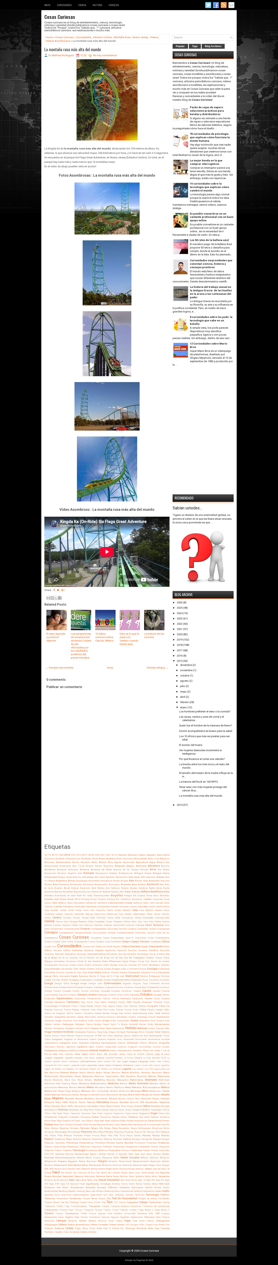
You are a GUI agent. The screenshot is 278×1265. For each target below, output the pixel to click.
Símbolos (116, 1184)
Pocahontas (97, 1139)
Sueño (166, 1191)
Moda (166, 1091)
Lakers (64, 1061)
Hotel (157, 1032)
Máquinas (87, 1076)
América (84, 869)
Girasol (151, 1017)
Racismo (70, 1154)
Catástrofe (79, 914)
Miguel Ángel (64, 1091)
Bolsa (156, 895)
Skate (167, 1184)
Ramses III (112, 1154)
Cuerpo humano (140, 941)
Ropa (109, 1168)
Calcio (70, 903)
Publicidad (136, 1150)
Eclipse (142, 969)
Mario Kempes (85, 1080)
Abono (160, 855)
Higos (102, 1028)
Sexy (122, 1180)
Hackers (57, 1024)
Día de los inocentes (68, 957)
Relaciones (91, 1161)
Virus (85, 1228)
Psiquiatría (114, 1150)
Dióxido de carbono (160, 961)
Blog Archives (213, 46)
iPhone (145, 1050)
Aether (94, 862)
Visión (92, 1228)
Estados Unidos (102, 37)
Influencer (152, 1043)
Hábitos (48, 1024)
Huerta (47, 1035)
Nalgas (155, 1098)
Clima (127, 921)
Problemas (164, 1142)
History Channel (156, 1028)
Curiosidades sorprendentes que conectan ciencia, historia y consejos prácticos (211, 264)
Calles (146, 903)
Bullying (111, 899)
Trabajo (143, 1202)
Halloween (80, 1024)
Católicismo (111, 914)
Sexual (102, 1179)
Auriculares (114, 884)
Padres (95, 1117)
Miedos (48, 1091)
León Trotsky (163, 1061)
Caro (92, 910)
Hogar (48, 1031)
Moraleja (123, 1094)
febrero (184, 702)
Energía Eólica (62, 983)
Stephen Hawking (76, 1191)
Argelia (51, 880)
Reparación (155, 1161)
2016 (78, 855)
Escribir (85, 991)
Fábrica (106, 998)
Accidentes (86, 858)
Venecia (166, 1217)
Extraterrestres (94, 998)
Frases (75, 1009)
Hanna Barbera (94, 1024)
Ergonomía (110, 987)
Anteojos (113, 873)
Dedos (167, 946)
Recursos (107, 1157)
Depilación (89, 950)
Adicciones (49, 862)
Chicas (110, 917)
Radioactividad (82, 1154)
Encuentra (154, 980)
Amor (153, 869)
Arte (131, 880)
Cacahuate (158, 899)
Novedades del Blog (78, 1109)
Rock (78, 1169)
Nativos (82, 1102)
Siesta (134, 1180)
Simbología (106, 1184)
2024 (180, 613)
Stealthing (63, 1191)
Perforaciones (144, 1128)
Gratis (91, 1020)
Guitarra (160, 1020)
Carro (110, 910)
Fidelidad (112, 1002)
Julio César (89, 1058)
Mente (90, 1087)
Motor (131, 1094)
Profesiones (85, 1146)
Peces (47, 1128)
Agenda (118, 862)
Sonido (149, 1187)
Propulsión (164, 1146)
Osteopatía (74, 1117)
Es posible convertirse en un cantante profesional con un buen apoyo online (211, 217)
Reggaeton (73, 1161)
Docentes (165, 965)
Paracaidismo (140, 1120)
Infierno (143, 1043)
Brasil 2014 (74, 899)
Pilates (53, 1135)
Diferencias (115, 961)
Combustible (119, 925)
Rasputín (123, 1154)
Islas (55, 1054)
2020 (97, 855)
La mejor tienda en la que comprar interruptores (206, 162)
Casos (166, 910)
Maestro (91, 1072)
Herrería (48, 1028)
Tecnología (152, 1194)
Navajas (114, 1102)
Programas (96, 1146)
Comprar (85, 928)
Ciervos (59, 921)
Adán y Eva (153, 858)
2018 (91, 854)
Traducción (49, 1206)
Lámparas (74, 1061)
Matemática (136, 1079)
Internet (93, 1050)
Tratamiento (51, 1209)
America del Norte (101, 869)
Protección (49, 1150)
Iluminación (155, 1035)
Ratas (131, 1154)
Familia (115, 998)
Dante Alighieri (114, 946)
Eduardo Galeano (119, 972)
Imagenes (57, 1039)
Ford (126, 1006)
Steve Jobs (91, 1191)
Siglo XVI (160, 1180)
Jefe (105, 1054)
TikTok (97, 1202)
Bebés (128, 891)
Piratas (87, 1135)
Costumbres (117, 937)
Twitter (83, 1213)
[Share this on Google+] (63, 590)
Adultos (75, 862)
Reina (82, 1161)
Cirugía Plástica (78, 921)
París (56, 1124)
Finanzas (147, 1002)
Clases (109, 921)
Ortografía (63, 1117)
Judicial (149, 1054)
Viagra (119, 1221)
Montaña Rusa (122, 37)
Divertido (132, 965)
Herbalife (133, 1024)
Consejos (114, 5)
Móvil (138, 1094)
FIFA (129, 1002)
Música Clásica (126, 1098)
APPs (143, 877)
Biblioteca (49, 895)
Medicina (113, 1083)
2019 (180, 639)
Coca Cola (148, 921)
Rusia (131, 1168)
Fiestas (121, 1002)
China (138, 917)
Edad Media (94, 972)
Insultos (166, 1047)
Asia (55, 884)
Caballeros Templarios (131, 899)
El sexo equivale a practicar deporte (55, 637)
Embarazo (154, 976)
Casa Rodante (146, 910)
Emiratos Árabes (60, 980)
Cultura (165, 941)
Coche (157, 921)
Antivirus (77, 877)
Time (103, 1202)
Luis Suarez (138, 1069)
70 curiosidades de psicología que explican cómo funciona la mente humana (210, 137)
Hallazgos (67, 1024)
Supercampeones (81, 1195)
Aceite (95, 858)
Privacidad (152, 1143)
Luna (162, 1068)
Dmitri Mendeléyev (151, 965)
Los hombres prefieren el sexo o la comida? (205, 711)
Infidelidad (132, 1042)
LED (114, 1061)
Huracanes (88, 1035)
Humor (70, 1035)
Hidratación (58, 1028)
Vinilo (162, 1224)
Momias (56, 1094)
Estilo (120, 995)
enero (183, 707)
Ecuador (69, 972)
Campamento (103, 906)
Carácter (54, 910)
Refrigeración (50, 1161)
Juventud (109, 1058)
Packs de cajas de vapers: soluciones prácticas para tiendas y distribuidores (207, 111)
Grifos (113, 1020)
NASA (65, 1102)
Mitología (135, 1091)
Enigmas (137, 983)
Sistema (147, 1184)
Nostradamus (51, 1109)
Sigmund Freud (77, 1184)
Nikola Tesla (120, 1106)
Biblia (166, 891)
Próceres (48, 1146)
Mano (166, 1072)
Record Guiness (93, 1157)
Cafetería (61, 903)
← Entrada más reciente (59, 667)
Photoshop (119, 1132)
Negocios (164, 1102)
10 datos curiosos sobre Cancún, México (104, 637)
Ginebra (132, 1017)
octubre (184, 675)
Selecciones (89, 1176)
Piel (144, 1132)
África (110, 862)
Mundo (79, 1098)
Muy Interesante (143, 1098)
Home (49, 37)
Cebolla (128, 914)
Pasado (92, 1124)
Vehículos (149, 1217)
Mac (46, 1072)
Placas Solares (133, 1135)
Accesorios (49, 858)
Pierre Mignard (162, 1132)
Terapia (86, 1198)
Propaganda (131, 1146)
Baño (152, 888)
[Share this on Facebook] (54, 590)
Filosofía (136, 1002)
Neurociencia (80, 1106)
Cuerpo (125, 941)
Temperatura (62, 1198)
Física (167, 1002)
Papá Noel (99, 1120)
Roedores (86, 1169)
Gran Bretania (80, 1020)
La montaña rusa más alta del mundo (72, 49)
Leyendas (92, 1065)
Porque (157, 1139)
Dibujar (158, 957)
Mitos (145, 1090)
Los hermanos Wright (85, 1069)
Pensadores (124, 1128)
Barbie (166, 888)
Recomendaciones (65, 1157)
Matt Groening (63, 1083)
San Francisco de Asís (84, 1172)
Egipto (74, 976)
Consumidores (99, 932)
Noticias (63, 1109)
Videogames (163, 1220)
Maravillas (142, 1076)
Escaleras (129, 987)
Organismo (118, 1113)
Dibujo (166, 957)
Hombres (68, 1031)
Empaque (74, 979)
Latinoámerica (88, 1061)
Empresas (135, 979)
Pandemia (165, 1117)
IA (96, 1035)
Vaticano (105, 1217)
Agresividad (129, 862)
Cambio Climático (64, 906)
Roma (94, 1168)
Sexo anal (81, 1180)
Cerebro (57, 917)
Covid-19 (129, 938)
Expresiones (80, 998)
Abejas (142, 855)
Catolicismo (99, 914)
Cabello (147, 899)
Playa (69, 1139)
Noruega (165, 1106)
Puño (46, 1154)
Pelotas (107, 1128)
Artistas (138, 880)
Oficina (166, 1109)
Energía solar (95, 983)
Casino (158, 910)
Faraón (148, 998)
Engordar (127, 983)
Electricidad (132, 976)
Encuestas (165, 980)
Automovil (153, 884)
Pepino (134, 1128)
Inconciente (128, 1039)
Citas (91, 921)
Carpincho (100, 910)
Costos (106, 938)
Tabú (110, 1195)
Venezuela (49, 1221)
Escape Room (140, 987)
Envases (78, 987)
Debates (145, 946)
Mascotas (111, 1080)
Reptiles (166, 1161)
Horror (142, 1032)
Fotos (162, 1006)
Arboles (160, 877)
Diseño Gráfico (84, 965)
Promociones (119, 1146)
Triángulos (88, 1210)
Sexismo (64, 1180)
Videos (154, 37)
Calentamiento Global (120, 902)
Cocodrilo (66, 925)
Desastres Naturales (54, 954)
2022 (180, 623)
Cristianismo (162, 937)
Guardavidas (123, 1020)
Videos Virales (117, 1224)
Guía (152, 1020)
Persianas (49, 1132)
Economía (164, 968)
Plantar (156, 1135)
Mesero (109, 1087)
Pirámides (78, 1135)
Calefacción (90, 903)
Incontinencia (154, 1039)
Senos (132, 1176)
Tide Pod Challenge (69, 1202)
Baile (93, 888)
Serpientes (164, 1176)
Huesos (55, 1035)
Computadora (98, 928)
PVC (52, 1154)
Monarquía (66, 1094)
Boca (149, 895)
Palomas (155, 1117)
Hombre (57, 1031)
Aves (161, 884)
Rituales (72, 1169)
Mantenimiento (51, 1076)
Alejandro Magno (124, 865)
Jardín (92, 1054)
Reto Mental (74, 1165)
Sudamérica (149, 1191)
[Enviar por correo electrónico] (48, 598)
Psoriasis (125, 1150)
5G (116, 855)
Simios (124, 1184)
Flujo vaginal (108, 1006)
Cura (54, 946)
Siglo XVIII (54, 1184)
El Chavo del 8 (104, 976)
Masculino (123, 1079)
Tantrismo (139, 1195)
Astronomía (88, 884)
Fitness (75, 1006)
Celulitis (166, 914)
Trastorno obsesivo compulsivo (125, 1206)
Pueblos (147, 1150)
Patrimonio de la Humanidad (147, 1124)
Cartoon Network (122, 910)
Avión (67, 888)
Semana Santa (104, 1176)
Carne (86, 910)
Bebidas (136, 891)
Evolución (49, 998)
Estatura (112, 995)
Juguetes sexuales (74, 1058)
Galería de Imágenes (54, 1013)
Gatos (151, 1013)
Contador (111, 932)
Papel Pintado (126, 1120)
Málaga (107, 1072)
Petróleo (108, 1131)
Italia (77, 1054)
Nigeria (109, 1106)
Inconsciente (141, 1039)
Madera (64, 1072)
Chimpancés (127, 917)
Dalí (93, 946)
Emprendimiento (121, 979)
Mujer (47, 1098)
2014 (67, 854)
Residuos (48, 1165)
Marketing (99, 1079)
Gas (121, 1013)
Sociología (101, 1187)
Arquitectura (106, 880)
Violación (48, 1228)
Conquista (164, 928)
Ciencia (82, 5)
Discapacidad (51, 965)
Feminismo (73, 1002)
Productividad (60, 1146)
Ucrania (92, 1213)
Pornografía (146, 1139)
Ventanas (72, 1221)
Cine (65, 921)
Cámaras (48, 906)
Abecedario (133, 855)
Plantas (165, 1135)
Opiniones (86, 1113)
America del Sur (121, 869)
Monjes (75, 1094)
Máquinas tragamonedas (106, 1076)
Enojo (145, 983)
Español (157, 991)
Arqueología (82, 880)
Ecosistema (49, 972)
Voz (122, 1228)
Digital (125, 961)
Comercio (130, 925)
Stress (117, 1191)
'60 (45, 855)
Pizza (122, 1135)
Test (108, 1198)
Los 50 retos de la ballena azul (209, 240)
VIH (127, 1224)
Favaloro (165, 998)
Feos (83, 1002)
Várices (84, 1217)
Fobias (119, 1006)
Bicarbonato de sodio (65, 895)
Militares (86, 1091)
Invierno (137, 1050)
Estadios (72, 995)
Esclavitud (153, 987)
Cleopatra (118, 921)
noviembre (186, 670)
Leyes (101, 1065)
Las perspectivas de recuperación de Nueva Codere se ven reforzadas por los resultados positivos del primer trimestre (81, 645)
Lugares (126, 1068)
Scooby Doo (153, 1172)
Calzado (159, 903)
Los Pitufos (102, 1069)
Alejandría (108, 866)
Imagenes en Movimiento (76, 1039)
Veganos (115, 1217)
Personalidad (74, 1132)
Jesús (122, 1054)
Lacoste (56, 1061)
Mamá (125, 1072)
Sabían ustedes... (187, 508)
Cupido (47, 946)
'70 (49, 855)
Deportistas (110, 950)
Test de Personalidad (124, 1198)
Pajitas (123, 1117)
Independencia (51, 1043)
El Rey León (118, 976)
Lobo (150, 1065)
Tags (195, 46)
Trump (115, 1210)
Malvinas (116, 1072)
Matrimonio (49, 1083)
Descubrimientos (97, 954)
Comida (139, 925)
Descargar (82, 954)
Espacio (137, 991)
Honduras (91, 1032)
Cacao (167, 899)
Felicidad (48, 1002)
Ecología (152, 968)
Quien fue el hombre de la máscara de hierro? (205, 725)
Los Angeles (68, 1069)
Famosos (125, 998)
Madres (74, 1072)
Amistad (144, 869)
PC (168, 1124)
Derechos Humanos (138, 950)
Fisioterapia (64, 1006)
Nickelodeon (93, 1106)
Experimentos (65, 998)
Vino (167, 1224)
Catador (59, 914)
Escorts (76, 991)
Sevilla (57, 1180)
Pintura (68, 1135)
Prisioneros (140, 1143)
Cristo (47, 941)
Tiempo (82, 1202)
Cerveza (76, 917)
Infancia (121, 1043)
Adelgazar (165, 858)
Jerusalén (113, 1054)
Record (80, 1157)
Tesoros (102, 1198)
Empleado (98, 980)
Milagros (76, 1091)
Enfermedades (112, 983)
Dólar (76, 969)
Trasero (105, 1206)
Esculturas (126, 991)
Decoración (156, 946)
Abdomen (122, 855)
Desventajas (143, 954)
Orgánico (108, 1113)
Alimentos (154, 865)
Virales (69, 1228)
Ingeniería (71, 1047)
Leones (66, 1065)
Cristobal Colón (58, 941)
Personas (86, 1131)
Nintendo (138, 1106)
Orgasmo (144, 1113)
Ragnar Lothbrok (98, 1154)
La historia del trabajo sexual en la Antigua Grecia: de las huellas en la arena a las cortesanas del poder (211, 292)
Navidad (124, 1102)
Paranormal (154, 1120)
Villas (141, 1224)
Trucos (98, 1209)
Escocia (57, 991)
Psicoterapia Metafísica (97, 1150)
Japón (84, 1054)
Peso (101, 1131)
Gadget (159, 1009)
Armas (71, 880)
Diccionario (71, 961)
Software (113, 1187)
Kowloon (119, 1058)
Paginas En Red (144, 1260)
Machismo (54, 1072)
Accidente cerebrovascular (67, 858)
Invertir (113, 1050)
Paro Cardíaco (66, 1124)
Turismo (49, 1213)
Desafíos (153, 950)
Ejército (92, 976)
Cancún (133, 906)
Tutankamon (72, 1213)
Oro (167, 1113)
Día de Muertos (87, 957)
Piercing (150, 1132)
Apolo (131, 877)
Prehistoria (72, 1142)
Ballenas (115, 888)
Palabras (133, 1117)
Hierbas (79, 1028)
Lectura (107, 1061)
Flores (90, 1006)
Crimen (150, 938)
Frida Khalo (96, 1009)
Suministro (66, 1195)
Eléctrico (144, 976)
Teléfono (165, 1194)
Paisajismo (105, 1117)
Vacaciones (50, 1217)
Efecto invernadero (61, 976)
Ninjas (130, 1106)
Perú (95, 1131)
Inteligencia (50, 1050)
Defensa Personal (53, 950)
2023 (180, 618)
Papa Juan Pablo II (84, 1120)
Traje (66, 1206)
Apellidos (110, 877)
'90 (56, 855)
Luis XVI (148, 1069)
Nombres (156, 1106)
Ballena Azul (103, 888)
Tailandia (119, 1195)
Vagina (69, 1217)
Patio (130, 1124)
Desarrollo (165, 950)
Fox (168, 1006)
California (137, 903)
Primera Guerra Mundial (120, 1142)
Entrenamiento (51, 987)
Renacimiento (125, 1161)
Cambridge (79, 906)
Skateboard (49, 1187)
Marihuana (164, 1076)
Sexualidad (113, 1179)
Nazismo (134, 1102)
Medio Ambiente (139, 1083)
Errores (119, 987)
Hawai (106, 1024)
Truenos (107, 1210)
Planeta (146, 1135)
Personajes (61, 1131)
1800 (61, 855)
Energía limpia (79, 983)
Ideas (110, 1035)
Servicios (48, 1180)
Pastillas (109, 1124)
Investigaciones (124, 1050)
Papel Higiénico (112, 1120)
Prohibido (107, 1146)
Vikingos (134, 1224)
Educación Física (149, 972)
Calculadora (79, 903)
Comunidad (112, 929)
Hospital (150, 1032)
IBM (100, 1035)
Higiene (95, 1028)
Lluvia (144, 1065)
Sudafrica (138, 1191)
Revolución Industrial (112, 1165)
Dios (147, 961)
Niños (146, 1105)
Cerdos (47, 917)
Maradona (131, 1076)
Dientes (97, 961)
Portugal (166, 1139)
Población (86, 1139)
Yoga (156, 1228)
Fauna (157, 998)
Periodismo (157, 1128)
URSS (157, 1213)
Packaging (85, 1117)
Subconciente (127, 1191)
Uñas (150, 1213)
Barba (159, 888)
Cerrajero (67, 917)
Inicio (47, 5)
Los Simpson (114, 1069)
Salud (56, 1172)
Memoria (63, 1087)
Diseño (72, 965)
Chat (92, 917)
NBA (142, 1102)
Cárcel (71, 910)
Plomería (77, 1139)
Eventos (166, 995)
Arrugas (124, 880)
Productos (73, 1146)
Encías (145, 980)
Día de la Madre (157, 954)
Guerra (134, 1020)
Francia (48, 1009)
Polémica (108, 1139)
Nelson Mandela (52, 1106)
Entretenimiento (66, 987)
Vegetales (124, 1217)
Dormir (91, 968)
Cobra (134, 921)
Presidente (100, 1143)
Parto (85, 1124)
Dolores (82, 969)
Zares (66, 1232)
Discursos (63, 965)
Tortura (122, 1202)
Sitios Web (157, 1183)
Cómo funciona (154, 925)
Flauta (83, 1006)
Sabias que (151, 1168)
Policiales (117, 1139)
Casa (135, 910)
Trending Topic (66, 1210)
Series (155, 1176)
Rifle (51, 1169)
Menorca (73, 1087)
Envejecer (88, 987)
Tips (109, 1202)
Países (115, 1117)
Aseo (145, 880)
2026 (180, 602)
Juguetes (58, 1057)
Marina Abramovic (53, 1080)
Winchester (141, 1228)
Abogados (151, 855)
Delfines (67, 950)
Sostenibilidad (51, 1191)
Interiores (84, 1050)
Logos (47, 1069)
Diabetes (150, 957)
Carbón (63, 910)
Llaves (137, 1065)
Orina (162, 1113)
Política (127, 1139)
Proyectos (67, 1150)
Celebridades (139, 914)
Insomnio (122, 1047)
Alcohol (98, 866)
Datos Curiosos (131, 946)
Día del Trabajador (134, 957)
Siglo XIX (150, 1180)
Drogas (116, 968)
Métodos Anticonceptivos (146, 1087)
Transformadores (79, 1206)
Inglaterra (82, 1046)
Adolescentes (63, 862)
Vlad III (107, 1228)
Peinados (74, 1128)
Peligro (94, 1128)
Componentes (56, 929)
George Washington (86, 1017)
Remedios (113, 1161)
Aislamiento (65, 866)
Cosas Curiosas (59, 16)
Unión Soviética (114, 1213)
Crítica (70, 941)
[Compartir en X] (56, 598)
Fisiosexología (51, 1006)
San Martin (101, 1172)
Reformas (154, 1157)
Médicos (124, 1083)
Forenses (133, 1006)
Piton (110, 1135)
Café (54, 902)
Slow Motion (63, 1187)
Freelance (85, 1009)
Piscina (95, 1135)
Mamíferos (135, 1072)
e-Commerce (133, 969)
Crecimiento (140, 938)
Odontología (156, 1109)
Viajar (127, 1220)
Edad (84, 972)
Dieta (105, 961)
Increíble (165, 1039)
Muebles (157, 1094)
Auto (134, 884)
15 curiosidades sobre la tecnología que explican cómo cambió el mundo (209, 187)
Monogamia (85, 1094)
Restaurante (60, 1165)
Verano (92, 1220)
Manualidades (66, 1076)
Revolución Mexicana (132, 1165)
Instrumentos (145, 1047)
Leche (99, 1061)
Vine (155, 1224)
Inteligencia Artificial (68, 1050)
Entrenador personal (159, 983)
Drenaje (107, 969)
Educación (134, 972)
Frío (105, 1009)
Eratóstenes (99, 987)
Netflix (70, 1106)
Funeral (127, 1009)
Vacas (61, 1217)
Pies (46, 1135)
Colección (88, 925)
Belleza (145, 891)
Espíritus (63, 995)
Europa (157, 994)
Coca (140, 921)
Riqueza (58, 1169)
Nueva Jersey (140, 37)
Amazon (62, 869)
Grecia (98, 1020)
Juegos (48, 1057)
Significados (92, 1183)
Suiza (57, 1195)
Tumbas (133, 1210)
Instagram (133, 1047)
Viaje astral (138, 1221)
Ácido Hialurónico (124, 858)
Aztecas (75, 888)
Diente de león (85, 961)
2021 (102, 855)
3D (112, 855)
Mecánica (84, 1083)
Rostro (115, 1169)
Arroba (116, 880)
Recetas (166, 1154)
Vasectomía (94, 1217)
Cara (46, 910)
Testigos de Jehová (147, 1198)
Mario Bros (70, 1080)
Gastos (127, 1013)
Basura (78, 891)
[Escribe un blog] (52, 598)
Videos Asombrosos (58, 40)
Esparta (166, 991)
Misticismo (124, 1091)
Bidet (79, 895)
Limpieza (117, 1065)
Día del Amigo (103, 957)
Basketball (68, 891)
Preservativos (86, 1142)
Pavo (163, 1124)
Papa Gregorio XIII (65, 1120)
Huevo (63, 1035)
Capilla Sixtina (163, 906)
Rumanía (123, 1169)
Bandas (134, 888)
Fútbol (143, 1009)
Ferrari (90, 1002)
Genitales (49, 1017)
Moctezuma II (155, 1091)
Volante (115, 1228)
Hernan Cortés (146, 1024)
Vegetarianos (136, 1217)
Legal (125, 1061)
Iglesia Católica (131, 1035)
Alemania (141, 865)
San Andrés (66, 1172)
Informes (60, 1047)
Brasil (63, 899)
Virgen (78, 1228)
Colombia (98, 925)
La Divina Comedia (133, 1058)
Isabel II (158, 1050)
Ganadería (88, 1013)
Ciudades (99, 921)
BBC (122, 891)
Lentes (152, 1061)
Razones (157, 1154)
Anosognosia (101, 873)
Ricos (158, 1165)
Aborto (166, 855)
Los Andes (56, 1069)
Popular (180, 46)
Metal (128, 1087)
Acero (102, 858)
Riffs (46, 1169)
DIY (139, 965)
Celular (157, 914)
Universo (142, 1213)
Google (58, 1020)
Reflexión (144, 1157)
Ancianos (61, 873)
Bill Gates (88, 895)
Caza (121, 914)
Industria (84, 1042)
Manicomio (157, 1072)
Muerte (165, 1094)
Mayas (74, 1083)
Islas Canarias (66, 1054)
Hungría (79, 1035)
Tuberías (123, 1210)
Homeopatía (80, 1032)
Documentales (52, 968)
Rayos (149, 1154)
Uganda (101, 1213)
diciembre (186, 665)
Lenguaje (143, 1061)
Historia (97, 5)
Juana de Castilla (135, 1054)
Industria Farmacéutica (103, 1042)
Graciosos (67, 1020)
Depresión (122, 950)
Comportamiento (71, 929)
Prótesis (58, 1150)
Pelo (101, 1128)
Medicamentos (98, 1083)
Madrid (82, 1072)
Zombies (92, 1232)
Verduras (102, 1221)
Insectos (100, 1047)
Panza (47, 1120)
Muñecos (89, 1098)
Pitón (116, 1135)
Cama (167, 903)
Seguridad (67, 1176)
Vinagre (149, 1224)
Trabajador (132, 1202)
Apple (137, 877)
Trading (166, 1202)
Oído (54, 1113)
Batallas (115, 891)
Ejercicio (83, 976)
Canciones (124, 906)
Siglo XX (65, 1184)
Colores (108, 925)
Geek (157, 1013)
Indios (75, 1043)
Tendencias (75, 1198)
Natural (91, 1102)
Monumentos (112, 1094)
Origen (154, 1113)
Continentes (140, 932)
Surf (105, 1195)
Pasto (117, 1124)
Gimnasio (122, 1016)
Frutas (111, 1009)
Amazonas (73, 869)
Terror (94, 1198)
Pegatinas (64, 1128)
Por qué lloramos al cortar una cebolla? (202, 759)
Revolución (95, 1165)
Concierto (122, 929)
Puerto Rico (164, 1150)
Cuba (107, 941)
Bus (117, 899)
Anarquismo (50, 873)
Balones (125, 888)
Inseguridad (110, 1047)
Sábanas (140, 1169)
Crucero (91, 941)
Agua (152, 862)
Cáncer (114, 906)
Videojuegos (51, 1224)
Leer (119, 1061)
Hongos (112, 1032)
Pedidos (54, 1128)
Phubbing (129, 1132)
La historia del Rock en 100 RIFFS (198, 781)
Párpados (78, 1124)
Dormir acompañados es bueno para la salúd (205, 730)
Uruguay (165, 1213)
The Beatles (164, 1198)
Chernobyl (101, 917)
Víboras (150, 1221)
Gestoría (101, 1017)
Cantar (152, 906)
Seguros (78, 1176)
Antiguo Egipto (65, 877)
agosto (184, 680)
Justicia (100, 1057)
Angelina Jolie (75, 873)
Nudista (113, 1109)
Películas (85, 1128)
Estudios (146, 994)
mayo (183, 691)
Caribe (78, 910)
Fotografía (152, 1006)
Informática (49, 1047)
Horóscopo (132, 1032)
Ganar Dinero (102, 1013)
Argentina (61, 880)
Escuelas (115, 991)
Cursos (86, 946)
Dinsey (141, 961)
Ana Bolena (164, 869)
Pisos (103, 1135)
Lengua (133, 1061)
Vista (99, 1228)
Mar (122, 1076)
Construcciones (83, 932)
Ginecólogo (142, 1017)
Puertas (155, 1150)
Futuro (150, 1009)
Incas (119, 1039)
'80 (52, 855)
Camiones (91, 906)
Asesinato (154, 880)
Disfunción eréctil (100, 965)
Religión (102, 1161)
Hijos (108, 1028)
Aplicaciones (122, 877)
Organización (131, 1113)
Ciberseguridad (162, 917)
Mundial (69, 1098)
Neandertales (151, 1102)
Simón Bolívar (135, 1184)
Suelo (158, 1191)
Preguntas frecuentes (54, 1143)
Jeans (99, 1054)
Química (60, 1154)
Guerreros (144, 1020)
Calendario (102, 903)
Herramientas (162, 1024)
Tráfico (59, 1206)
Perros (166, 1128)
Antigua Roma (161, 873)
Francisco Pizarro (62, 1009)
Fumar (119, 1009)
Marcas (152, 1076)
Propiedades (144, 1146)
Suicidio (48, 1194)
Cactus (47, 903)
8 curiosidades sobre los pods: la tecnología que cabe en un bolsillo (211, 320)
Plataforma (60, 1139)
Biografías (117, 895)
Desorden (131, 954)
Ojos (59, 1113)
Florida (97, 1006)
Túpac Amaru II (162, 1210)
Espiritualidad (51, 995)
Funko (135, 1009)
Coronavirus (51, 937)
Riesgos (166, 1165)
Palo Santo (144, 1117)
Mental (81, 1087)
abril (182, 696)
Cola (81, 925)
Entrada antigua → (157, 667)
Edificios (106, 972)
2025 (108, 855)
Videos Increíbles (99, 1224)
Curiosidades (64, 5)
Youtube (165, 1228)
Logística (165, 1065)
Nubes (98, 1109)
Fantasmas (137, 998)
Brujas (94, 899)
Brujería (102, 899)
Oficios (47, 1113)
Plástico (49, 1139)
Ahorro (160, 862)
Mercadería (100, 1087)
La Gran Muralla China (154, 1058)
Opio (94, 1113)
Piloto (59, 1135)
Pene (114, 1128)
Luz (168, 1068)
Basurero (86, 891)
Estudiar (134, 994)
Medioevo (154, 1083)
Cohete (74, 925)
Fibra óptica (100, 1002)
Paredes (166, 1120)
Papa (53, 1120)
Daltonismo (100, 946)
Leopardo (75, 1065)
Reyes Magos (149, 1165)
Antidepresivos (126, 873)
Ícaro (104, 1035)
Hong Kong (102, 1032)
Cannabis (143, 906)
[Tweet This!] (58, 590)
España (146, 990)
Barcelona (49, 891)
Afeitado (102, 862)
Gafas (167, 1009)
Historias (142, 1028)
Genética (165, 1013)
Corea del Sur (163, 932)
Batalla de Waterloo (101, 891)
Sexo (72, 1179)
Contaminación (125, 932)
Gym (167, 1020)
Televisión (49, 1198)
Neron (64, 1106)
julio (182, 686)
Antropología (88, 877)
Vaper (77, 1217)
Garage (114, 1013)
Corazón (151, 932)
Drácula (99, 969)
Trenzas (78, 1210)
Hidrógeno (70, 1028)
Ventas (82, 1220)
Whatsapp (130, 1228)
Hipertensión (118, 1028)
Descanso (70, 954)
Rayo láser (140, 1154)
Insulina (157, 1047)
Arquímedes (94, 880)
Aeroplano (85, 862)
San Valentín (114, 1172)
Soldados (124, 1187)
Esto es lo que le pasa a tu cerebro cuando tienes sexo (129, 639)
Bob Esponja (139, 895)
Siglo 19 (142, 1180)
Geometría (71, 1017)
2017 (85, 854)
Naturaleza (102, 1102)
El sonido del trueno (190, 744)
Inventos (104, 1050)
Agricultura (142, 862)
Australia (126, 884)
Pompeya (136, 1139)
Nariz (58, 1102)
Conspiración (66, 932)
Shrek (128, 1180)
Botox (56, 899)
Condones (142, 928)
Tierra (90, 1202)
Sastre (144, 1172)
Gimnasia (111, 1017)
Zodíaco (84, 1232)
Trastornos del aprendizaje (156, 1206)
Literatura (128, 1065)
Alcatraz (90, 866)
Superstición (96, 1195)
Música (113, 1098)
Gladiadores (163, 1016)
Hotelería (165, 1032)
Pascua (101, 1124)
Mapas (77, 1076)
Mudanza (147, 1094)
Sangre (124, 1172)
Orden (100, 1113)
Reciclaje (49, 1157)
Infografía (164, 1042)
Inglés (91, 1047)
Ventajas (61, 1220)
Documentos (67, 969)
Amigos (135, 869)
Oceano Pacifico (141, 1109)
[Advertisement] (107, 813)
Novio (91, 1109)
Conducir (153, 929)
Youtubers (49, 1232)
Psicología (79, 1150)
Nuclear (105, 1109)
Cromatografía (81, 941)
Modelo (47, 1094)
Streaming (109, 1191)
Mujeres (58, 1098)
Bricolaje (85, 899)
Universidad (130, 1213)
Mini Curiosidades (100, 1091)
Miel (55, 1091)
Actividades (140, 858)
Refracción (165, 1157)
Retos (85, 1165)
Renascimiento (141, 1161)
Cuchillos (116, 941)
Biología (128, 895)
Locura (156, 1065)
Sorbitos (158, 1187)
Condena (132, 929)
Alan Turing (78, 866)
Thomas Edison (51, 1202)
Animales (88, 873)
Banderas (143, 888)
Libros (108, 1065)
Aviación (58, 888)
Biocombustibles (102, 895)
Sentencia (140, 1176)
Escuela (105, 991)
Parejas (48, 1124)
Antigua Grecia (142, 873)
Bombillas (165, 895)
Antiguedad (50, 877)
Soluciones (137, 1187)
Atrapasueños (101, 884)
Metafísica (119, 1087)
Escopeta (66, 991)
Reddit (116, 1157)
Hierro (87, 1028)
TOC (115, 1202)
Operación (75, 1113)
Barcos (58, 891)
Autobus (142, 884)
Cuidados (155, 941)
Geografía (60, 1016)
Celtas (150, 914)
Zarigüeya (74, 1232)
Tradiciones (154, 1202)
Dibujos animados (54, 961)
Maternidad (164, 1080)
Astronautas (76, 884)
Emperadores (86, 980)
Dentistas (77, 950)
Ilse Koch (143, 1035)
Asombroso (64, 884)
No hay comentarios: (105, 55)
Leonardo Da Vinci (53, 1065)
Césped (85, 917)
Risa (65, 1169)
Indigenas (65, 1042)
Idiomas (118, 1035)
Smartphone (77, 1187)
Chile (117, 917)
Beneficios (156, 891)
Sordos (166, 1187)
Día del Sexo (117, 957)
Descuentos (111, 954)
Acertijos (111, 858)
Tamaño (129, 1195)
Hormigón (121, 1032)
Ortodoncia (50, 1117)
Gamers (78, 1013)
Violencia (59, 1228)
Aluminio (165, 866)
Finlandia (157, 1002)
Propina (154, 1146)
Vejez (158, 1217)
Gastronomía (139, 1013)
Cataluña (68, 914)
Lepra (83, 1065)
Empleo (107, 980)
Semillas (124, 1176)
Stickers (100, 1191)
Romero (101, 1169)
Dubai (123, 969)
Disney (113, 965)
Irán (151, 1050)
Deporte (99, 950)
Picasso (138, 1132)
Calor (152, 903)
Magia (99, 1072)
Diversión (122, 965)
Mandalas (146, 1072)
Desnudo (122, 954)
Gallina (69, 1013)
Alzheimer (50, 869)
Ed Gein (78, 972)
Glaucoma (49, 1020)
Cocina (57, 925)
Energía (48, 983)
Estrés (126, 995)
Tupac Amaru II (145, 1210)
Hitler (167, 1028)
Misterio (114, 1091)
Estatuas (102, 994)
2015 (73, 855)
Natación (73, 1102)
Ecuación (60, 972)
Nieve (102, 1106)
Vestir (111, 1221)
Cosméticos (96, 938)
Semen (116, 1176)
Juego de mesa (162, 1054)
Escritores (95, 991)
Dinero (133, 961)
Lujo (156, 1068)
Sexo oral (92, 1180)
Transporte (94, 1206)
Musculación (101, 1098)
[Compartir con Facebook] (60, 598)
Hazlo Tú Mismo (119, 1024)
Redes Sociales (129, 1157)
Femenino (59, 1002)
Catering (89, 914)
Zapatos (59, 1232)
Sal (159, 1169)
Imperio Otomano (97, 1039)
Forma (142, 1006)
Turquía (59, 1213)
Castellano (49, 914)
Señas (148, 1176)
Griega (105, 1020)
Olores (66, 1113)
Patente (123, 1124)
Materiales (151, 1079)
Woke (150, 1228)
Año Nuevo (100, 877)
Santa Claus (134, 1172)
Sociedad (90, 1187)
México (165, 1087)
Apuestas (150, 877)
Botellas (48, 899)
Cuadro (100, 941)
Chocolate (147, 917)
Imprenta (111, 1039)
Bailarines (85, 888)
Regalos (62, 1161)
